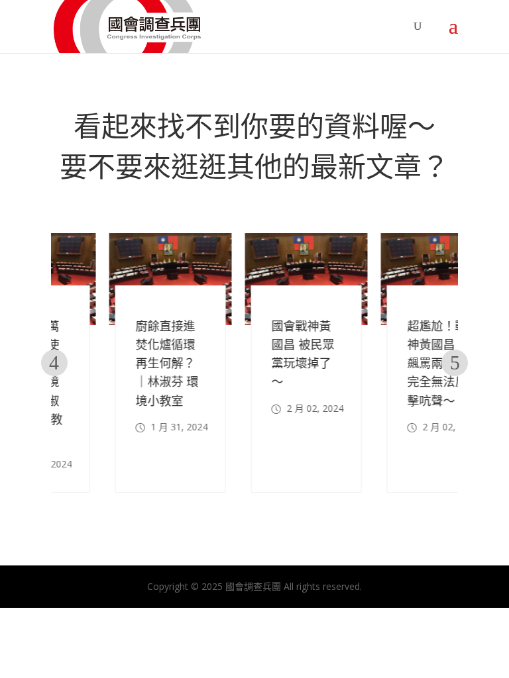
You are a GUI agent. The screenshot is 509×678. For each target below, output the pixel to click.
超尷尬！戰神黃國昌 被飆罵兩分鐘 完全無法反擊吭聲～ (388, 363)
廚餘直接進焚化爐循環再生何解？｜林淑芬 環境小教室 (116, 363)
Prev (54, 363)
